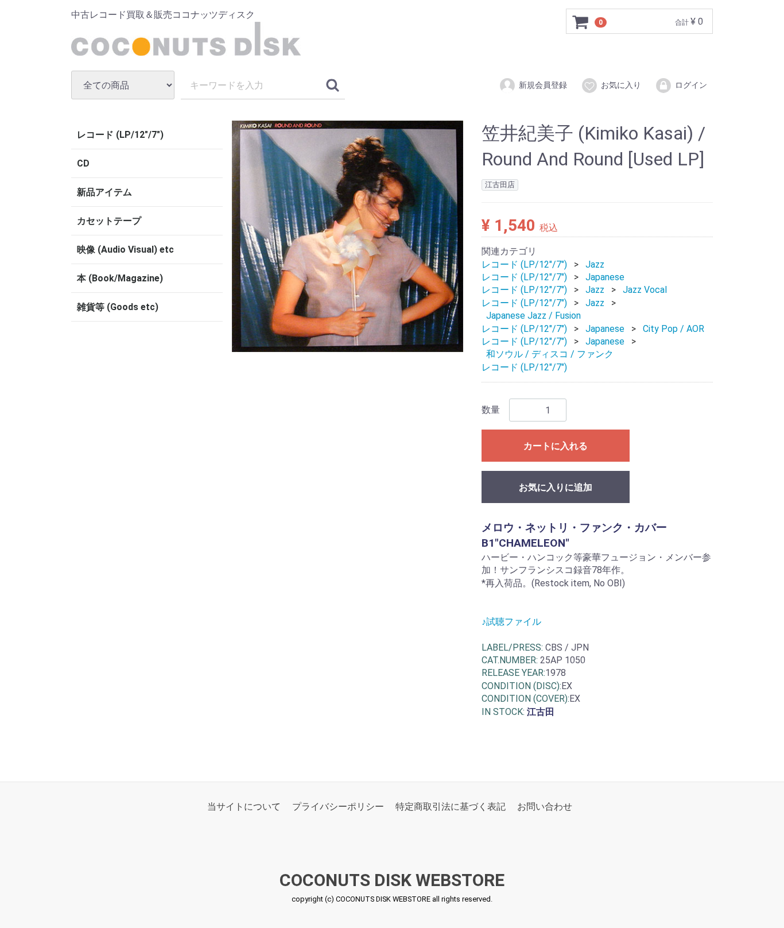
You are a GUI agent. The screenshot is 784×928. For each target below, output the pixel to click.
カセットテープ (109, 220)
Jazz (594, 263)
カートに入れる (555, 445)
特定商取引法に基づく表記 (450, 806)
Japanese (604, 277)
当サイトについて (244, 806)
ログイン (691, 85)
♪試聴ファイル (511, 621)
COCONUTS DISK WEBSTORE (392, 880)
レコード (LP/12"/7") (120, 134)
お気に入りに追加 (555, 487)
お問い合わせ (544, 806)
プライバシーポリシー (338, 806)
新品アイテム (104, 192)
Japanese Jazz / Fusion (533, 315)
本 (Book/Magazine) (120, 278)
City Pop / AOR (673, 328)
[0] (580, 21)
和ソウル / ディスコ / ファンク (550, 354)
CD (83, 163)
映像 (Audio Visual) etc (125, 249)
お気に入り (621, 85)
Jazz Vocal (645, 289)
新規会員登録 (543, 85)
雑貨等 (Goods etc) (117, 306)
